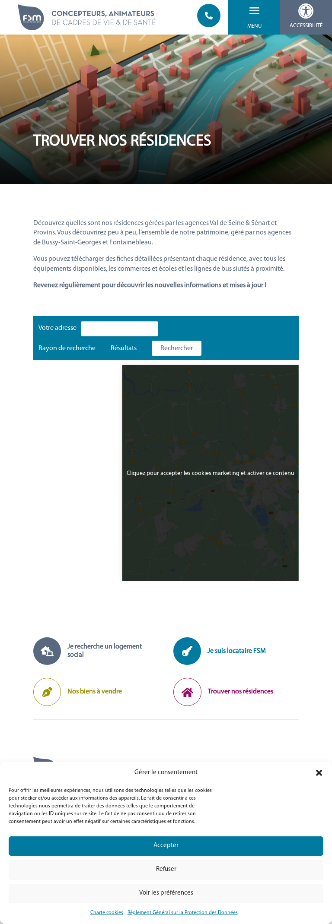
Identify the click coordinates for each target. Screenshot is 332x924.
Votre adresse (57, 328)
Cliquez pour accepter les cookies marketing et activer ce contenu (210, 473)
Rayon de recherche (67, 348)
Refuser (166, 869)
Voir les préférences (166, 893)
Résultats (124, 348)
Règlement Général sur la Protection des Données (183, 912)
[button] (319, 773)
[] (208, 25)
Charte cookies (106, 912)
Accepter (166, 845)
